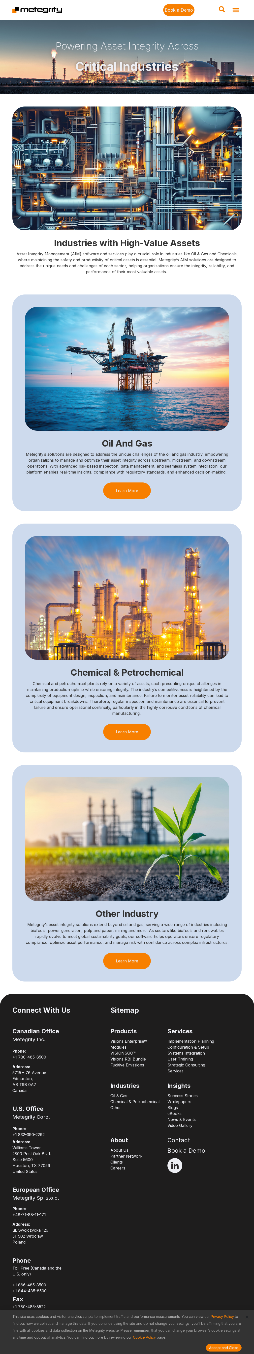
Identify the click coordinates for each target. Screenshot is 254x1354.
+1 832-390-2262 (28, 1134)
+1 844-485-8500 (29, 1290)
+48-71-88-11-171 (29, 1214)
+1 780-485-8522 (29, 1306)
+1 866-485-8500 (29, 1284)
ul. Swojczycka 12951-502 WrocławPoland (30, 1236)
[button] (222, 11)
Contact (178, 1140)
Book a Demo (186, 1150)
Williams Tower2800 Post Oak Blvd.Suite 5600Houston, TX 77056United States (31, 1159)
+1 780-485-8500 (29, 1057)
